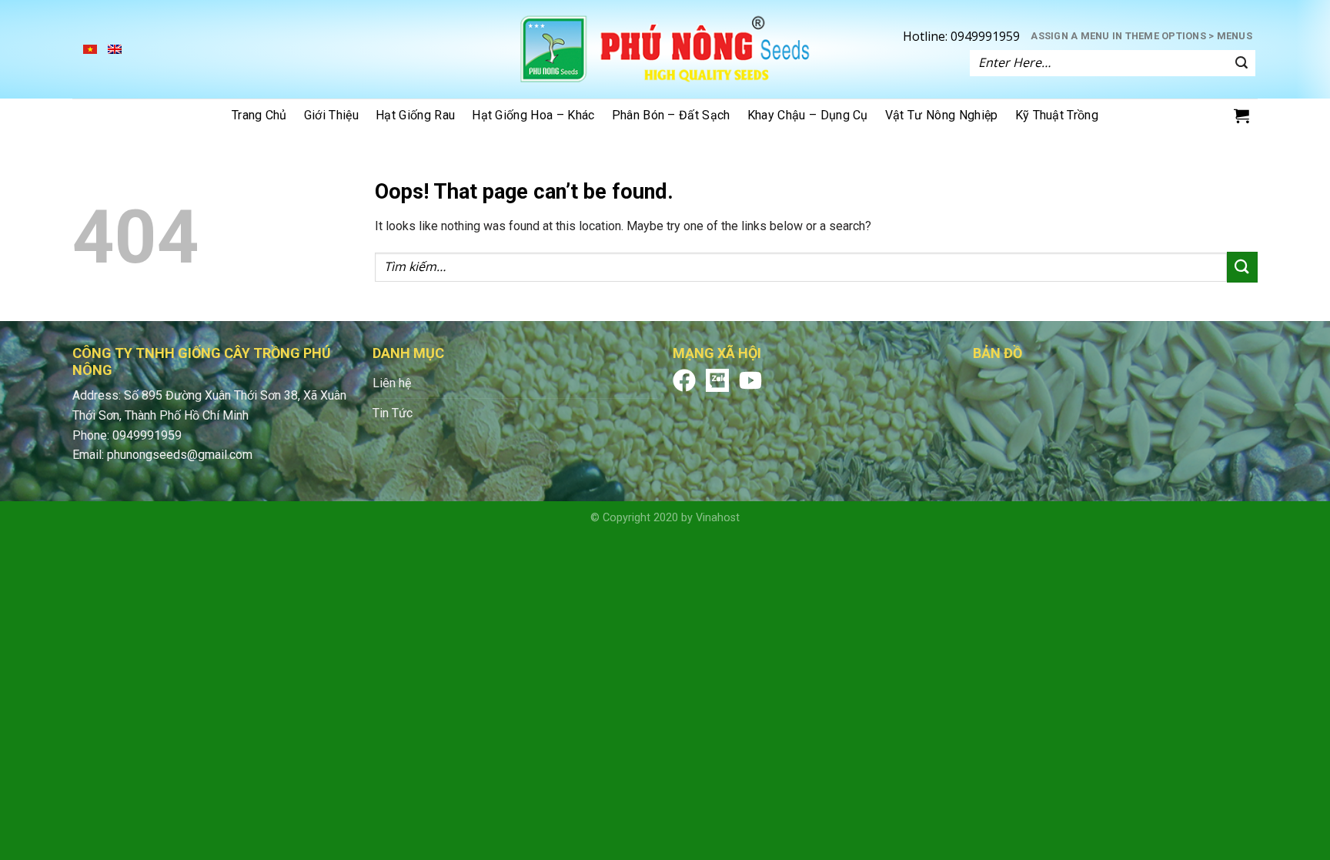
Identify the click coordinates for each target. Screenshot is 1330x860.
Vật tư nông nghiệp (941, 115)
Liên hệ (392, 383)
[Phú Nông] (665, 49)
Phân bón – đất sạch (671, 115)
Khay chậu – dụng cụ (807, 115)
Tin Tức (393, 413)
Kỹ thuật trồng (1056, 115)
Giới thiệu (331, 115)
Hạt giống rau (415, 115)
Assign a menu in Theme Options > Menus (1141, 36)
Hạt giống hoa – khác (533, 115)
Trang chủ (259, 115)
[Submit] (1241, 63)
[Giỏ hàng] (1241, 115)
